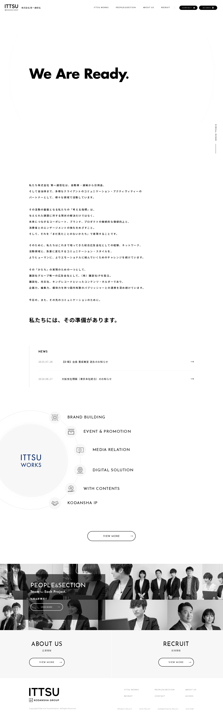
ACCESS (189, 696)
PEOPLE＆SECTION (126, 8)
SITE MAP (190, 709)
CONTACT (160, 696)
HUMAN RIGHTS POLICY (168, 709)
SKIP (204, 151)
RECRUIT (165, 8)
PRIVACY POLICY (124, 709)
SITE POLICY (144, 709)
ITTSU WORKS (101, 8)
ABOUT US (148, 8)
